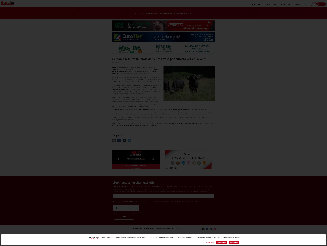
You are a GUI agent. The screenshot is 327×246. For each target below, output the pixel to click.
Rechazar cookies (221, 242)
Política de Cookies (96, 238)
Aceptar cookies (234, 242)
